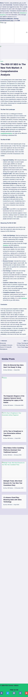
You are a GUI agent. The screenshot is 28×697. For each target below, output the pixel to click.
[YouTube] (26, 693)
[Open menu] (26, 32)
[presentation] (14, 385)
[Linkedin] (20, 693)
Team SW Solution (9, 405)
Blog (2, 61)
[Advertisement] (14, 579)
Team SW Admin (8, 370)
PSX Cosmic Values (11, 685)
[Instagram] (14, 693)
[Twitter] (7, 693)
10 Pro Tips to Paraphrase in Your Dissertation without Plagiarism (13, 433)
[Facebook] (1, 693)
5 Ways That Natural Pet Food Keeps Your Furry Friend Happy (22, 344)
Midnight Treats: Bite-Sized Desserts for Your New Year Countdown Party (12, 483)
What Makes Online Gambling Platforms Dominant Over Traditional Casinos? (13, 450)
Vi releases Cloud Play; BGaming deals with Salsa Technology (12, 500)
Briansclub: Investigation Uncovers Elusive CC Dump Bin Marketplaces (6, 345)
